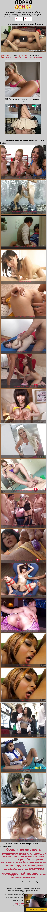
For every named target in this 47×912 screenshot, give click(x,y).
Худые (8, 57)
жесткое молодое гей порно (22, 871)
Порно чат (28, 18)
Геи (25, 57)
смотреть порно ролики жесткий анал (20, 856)
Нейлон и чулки (36, 57)
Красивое (17, 57)
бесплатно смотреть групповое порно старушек (23, 851)
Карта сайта (21, 904)
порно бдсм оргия (30, 859)
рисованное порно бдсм (14, 862)
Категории (19, 18)
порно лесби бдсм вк (37, 862)
